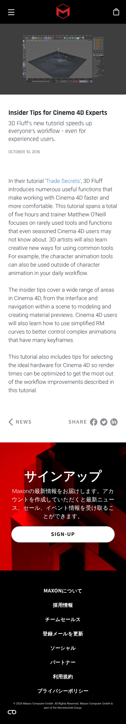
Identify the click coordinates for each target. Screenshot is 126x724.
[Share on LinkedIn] (114, 421)
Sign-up (63, 534)
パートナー (63, 662)
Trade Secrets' (63, 181)
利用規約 (63, 676)
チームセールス (63, 619)
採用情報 (63, 605)
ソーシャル (63, 647)
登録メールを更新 (63, 633)
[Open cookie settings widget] (12, 712)
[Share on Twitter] (103, 421)
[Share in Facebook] (93, 421)
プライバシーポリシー (63, 690)
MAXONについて (63, 590)
